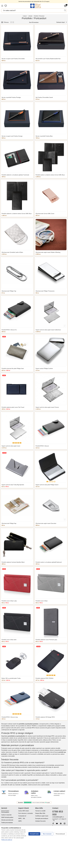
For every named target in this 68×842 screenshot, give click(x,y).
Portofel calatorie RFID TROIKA (44, 678)
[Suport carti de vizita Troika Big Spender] (17, 467)
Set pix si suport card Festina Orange (12, 136)
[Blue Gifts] (35, 6)
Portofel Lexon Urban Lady (9, 601)
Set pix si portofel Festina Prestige (11, 97)
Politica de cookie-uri (6, 839)
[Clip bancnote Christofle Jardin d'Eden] (17, 234)
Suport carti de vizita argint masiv (11, 446)
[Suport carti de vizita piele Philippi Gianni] (51, 467)
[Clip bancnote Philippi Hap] (17, 505)
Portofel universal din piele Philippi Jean (13, 368)
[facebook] (53, 823)
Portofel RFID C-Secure (42, 446)
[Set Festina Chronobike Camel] (51, 79)
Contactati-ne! (22, 816)
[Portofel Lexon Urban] (51, 583)
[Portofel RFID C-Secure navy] (17, 699)
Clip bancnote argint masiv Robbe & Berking (48, 252)
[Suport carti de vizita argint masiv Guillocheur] (51, 312)
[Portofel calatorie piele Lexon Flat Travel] (17, 389)
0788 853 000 (57, 813)
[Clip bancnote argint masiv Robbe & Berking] (51, 234)
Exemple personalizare (41, 818)
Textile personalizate (7, 822)
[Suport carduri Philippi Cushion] (51, 350)
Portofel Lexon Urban (42, 601)
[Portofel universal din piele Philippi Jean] (17, 350)
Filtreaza (6, 22)
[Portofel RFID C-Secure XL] (17, 312)
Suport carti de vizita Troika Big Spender (13, 484)
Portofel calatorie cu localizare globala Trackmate (15, 175)
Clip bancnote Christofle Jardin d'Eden (12, 252)
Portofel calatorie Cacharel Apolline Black (13, 562)
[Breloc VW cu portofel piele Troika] (17, 660)
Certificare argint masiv (41, 816)
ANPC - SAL (21, 818)
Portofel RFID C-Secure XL (9, 329)
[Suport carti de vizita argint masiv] (17, 428)
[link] (59, 818)
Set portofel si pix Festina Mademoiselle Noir (48, 58)
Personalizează (60, 834)
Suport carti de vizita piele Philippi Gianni (47, 484)
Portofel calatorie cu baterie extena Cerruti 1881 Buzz (17, 213)
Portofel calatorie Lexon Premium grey (46, 639)
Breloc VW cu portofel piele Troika (11, 678)
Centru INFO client (23, 810)
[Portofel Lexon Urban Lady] (17, 583)
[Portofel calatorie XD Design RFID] (51, 699)
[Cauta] (65, 10)
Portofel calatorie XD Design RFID (45, 717)
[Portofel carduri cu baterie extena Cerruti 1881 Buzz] (51, 157)
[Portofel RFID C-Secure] (51, 428)
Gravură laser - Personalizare (5, 811)
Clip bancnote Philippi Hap (9, 523)
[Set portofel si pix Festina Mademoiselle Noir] (51, 41)
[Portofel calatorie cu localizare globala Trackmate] (17, 157)
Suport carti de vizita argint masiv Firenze (47, 407)
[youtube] (57, 823)
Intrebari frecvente (40, 821)
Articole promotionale (7, 820)
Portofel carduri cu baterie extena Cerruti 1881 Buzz (50, 175)
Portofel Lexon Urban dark (9, 639)
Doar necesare (47, 834)
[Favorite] (6, 6)
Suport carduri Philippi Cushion (44, 368)
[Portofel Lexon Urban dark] (17, 622)
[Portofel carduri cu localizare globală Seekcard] (51, 544)
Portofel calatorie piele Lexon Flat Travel (13, 407)
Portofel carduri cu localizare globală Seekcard (49, 562)
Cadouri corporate (6, 814)
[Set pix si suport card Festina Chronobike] (17, 41)
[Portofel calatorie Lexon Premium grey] (51, 622)
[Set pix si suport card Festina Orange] (17, 118)
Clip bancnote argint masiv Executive (46, 523)
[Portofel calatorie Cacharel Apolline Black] (17, 544)
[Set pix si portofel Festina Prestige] (17, 79)
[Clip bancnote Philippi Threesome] (51, 273)
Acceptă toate (34, 834)
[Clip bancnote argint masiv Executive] (51, 505)
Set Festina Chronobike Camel (44, 97)
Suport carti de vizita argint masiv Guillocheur (48, 329)
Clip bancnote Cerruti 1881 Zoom (45, 213)
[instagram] (64, 823)
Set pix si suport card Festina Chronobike (13, 58)
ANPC (20, 821)
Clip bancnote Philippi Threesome (45, 291)
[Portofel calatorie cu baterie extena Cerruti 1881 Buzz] (17, 195)
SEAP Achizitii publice (7, 817)
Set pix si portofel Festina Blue (44, 136)
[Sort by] (66, 22)
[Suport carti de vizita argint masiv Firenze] (51, 389)
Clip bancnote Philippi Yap (9, 291)
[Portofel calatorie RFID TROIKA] (51, 660)
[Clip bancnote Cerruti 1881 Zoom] (51, 195)
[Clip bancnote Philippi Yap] (17, 273)
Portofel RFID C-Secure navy (10, 717)
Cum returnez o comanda (25, 813)
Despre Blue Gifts (40, 813)
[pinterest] (61, 823)
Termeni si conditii (40, 810)
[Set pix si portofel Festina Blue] (51, 118)
